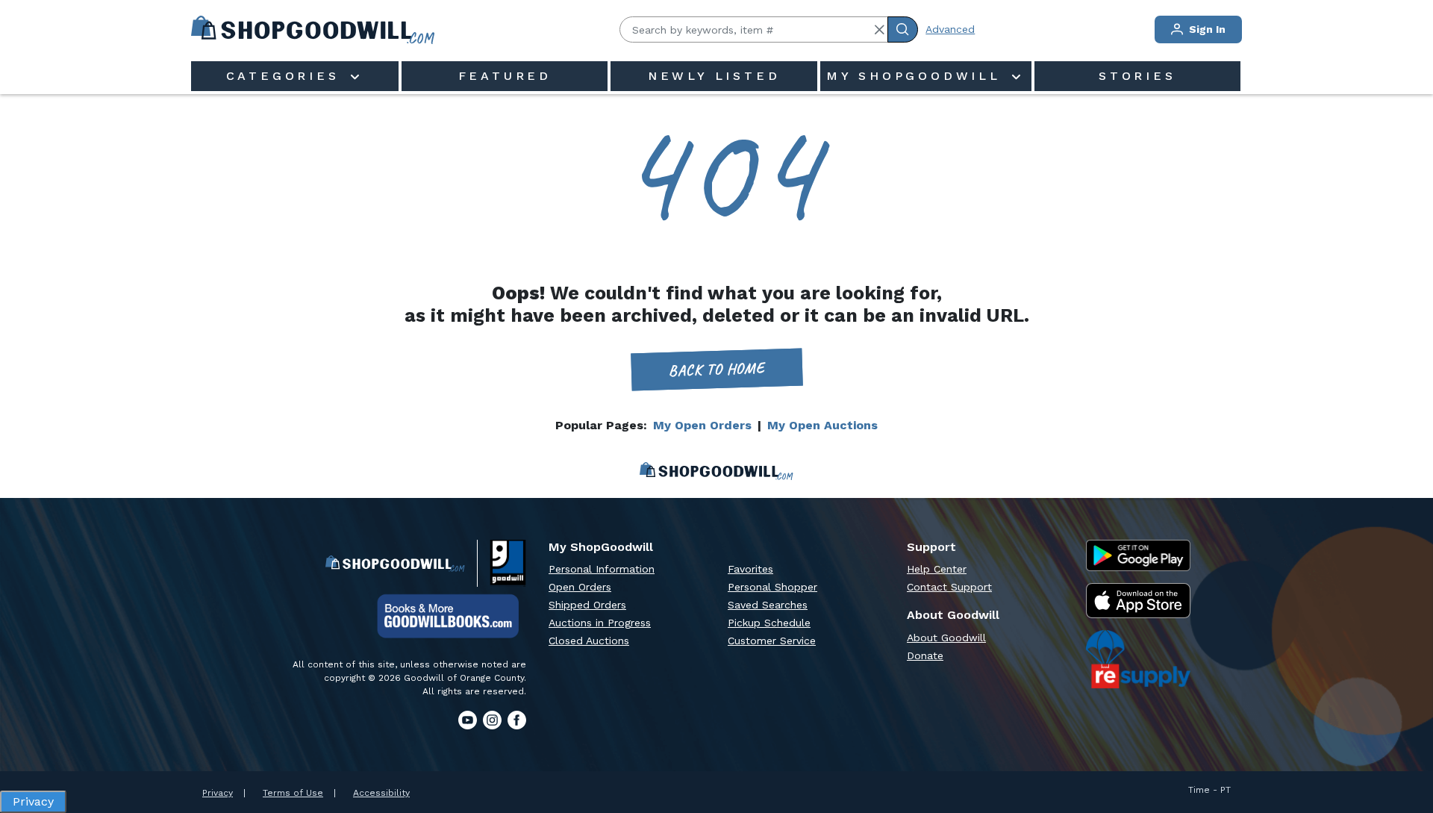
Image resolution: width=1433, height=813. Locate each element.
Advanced (950, 29)
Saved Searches (768, 605)
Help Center (937, 569)
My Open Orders (702, 425)
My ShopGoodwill (917, 76)
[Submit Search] (902, 29)
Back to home (716, 369)
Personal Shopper (772, 587)
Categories (286, 76)
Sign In (1206, 29)
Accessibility (381, 793)
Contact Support (949, 587)
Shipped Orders (587, 605)
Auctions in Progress (600, 623)
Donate (925, 655)
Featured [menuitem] (505, 76)
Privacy (217, 793)
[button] (879, 30)
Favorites (750, 569)
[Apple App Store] (1138, 600)
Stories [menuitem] (1137, 76)
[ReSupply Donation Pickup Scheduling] (1138, 659)
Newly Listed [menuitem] (714, 76)
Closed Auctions (589, 641)
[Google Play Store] (1138, 555)
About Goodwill (946, 638)
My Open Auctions (822, 425)
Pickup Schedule (769, 623)
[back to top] (1406, 750)
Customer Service (772, 641)
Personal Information (602, 569)
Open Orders (580, 587)
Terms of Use (293, 793)
